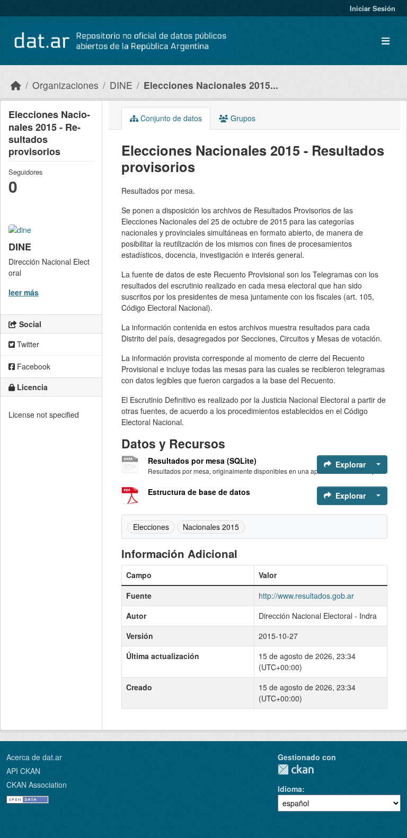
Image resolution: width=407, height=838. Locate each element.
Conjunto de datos (170, 118)
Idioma (290, 788)
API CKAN (23, 770)
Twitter (27, 344)
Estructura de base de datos (199, 491)
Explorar (350, 464)
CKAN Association (36, 784)
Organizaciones (65, 85)
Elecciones (151, 526)
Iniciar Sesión (372, 8)
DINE (121, 85)
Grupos (241, 118)
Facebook (32, 366)
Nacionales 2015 (211, 526)
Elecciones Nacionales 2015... (211, 85)
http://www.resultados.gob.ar (306, 595)
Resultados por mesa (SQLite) (202, 460)
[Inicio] (16, 85)
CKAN (296, 769)
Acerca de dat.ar (34, 757)
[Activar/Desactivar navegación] (385, 41)
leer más (23, 292)
